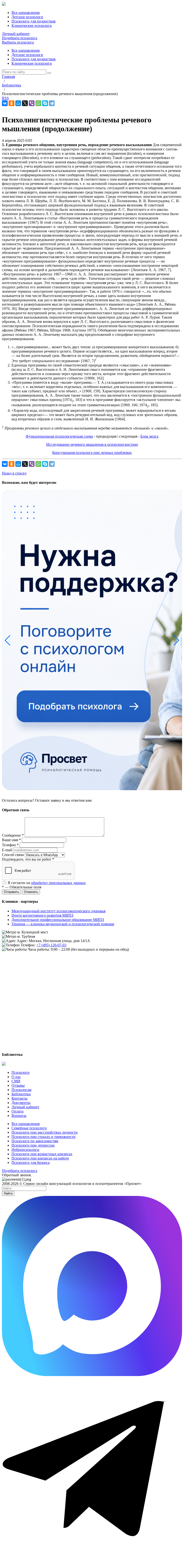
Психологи (20, 1072)
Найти (8, 1193)
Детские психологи (27, 55)
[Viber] (31, 103)
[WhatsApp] (38, 103)
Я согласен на (47, 883)
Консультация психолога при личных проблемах (92, 453)
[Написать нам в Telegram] (92, 1556)
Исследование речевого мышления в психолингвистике (92, 444)
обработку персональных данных (58, 883)
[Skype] (45, 103)
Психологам (21, 1090)
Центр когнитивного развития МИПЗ (42, 915)
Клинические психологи (32, 63)
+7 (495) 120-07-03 (51, 945)
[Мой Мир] (18, 103)
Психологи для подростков (34, 59)
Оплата (17, 1111)
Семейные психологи (29, 1128)
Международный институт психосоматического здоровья (58, 911)
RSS (5, 98)
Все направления (26, 50)
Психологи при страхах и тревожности (43, 1137)
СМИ (16, 1081)
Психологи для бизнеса (31, 1162)
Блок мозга (149, 436)
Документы (21, 1103)
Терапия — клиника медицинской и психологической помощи (63, 924)
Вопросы (19, 1116)
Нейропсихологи (25, 1150)
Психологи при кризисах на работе (40, 1158)
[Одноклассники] (11, 103)
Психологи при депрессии (33, 1145)
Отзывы (18, 1085)
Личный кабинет (16, 34)
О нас (16, 1077)
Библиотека (21, 1094)
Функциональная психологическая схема (59, 436)
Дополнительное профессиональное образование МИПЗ (58, 920)
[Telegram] (52, 103)
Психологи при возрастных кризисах (42, 1154)
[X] (25, 103)
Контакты (20, 1098)
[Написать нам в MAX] (92, 1375)
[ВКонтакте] (5, 103)
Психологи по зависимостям (35, 1141)
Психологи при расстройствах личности (45, 1132)
